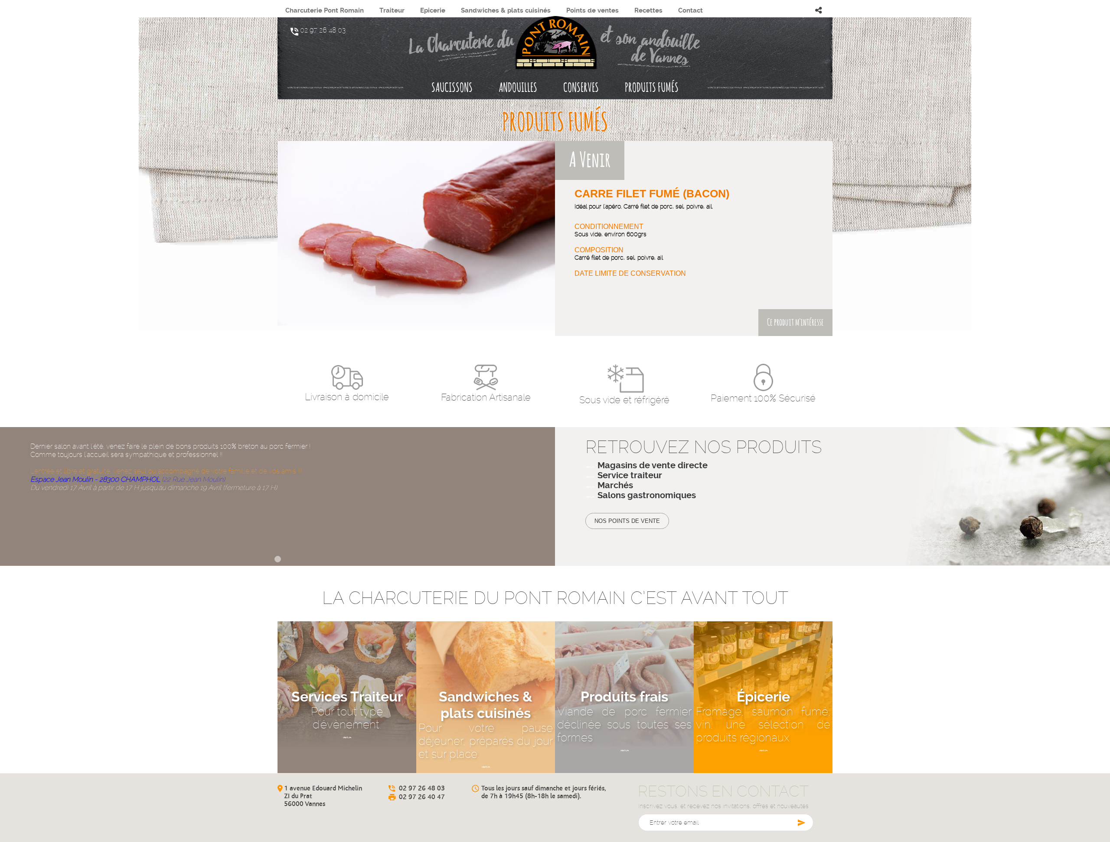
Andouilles (518, 88)
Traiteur (392, 10)
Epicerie (432, 10)
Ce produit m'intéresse (795, 322)
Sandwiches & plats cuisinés (506, 10)
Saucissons (452, 88)
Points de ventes (592, 10)
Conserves (581, 88)
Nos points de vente (627, 521)
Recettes (648, 10)
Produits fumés (652, 88)
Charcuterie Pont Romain (324, 10)
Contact (690, 10)
